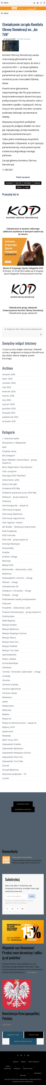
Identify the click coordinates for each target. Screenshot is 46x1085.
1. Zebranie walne (10, 438)
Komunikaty (8, 548)
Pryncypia (7, 1068)
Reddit (19, 187)
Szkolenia (6, 667)
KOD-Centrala (24, 39)
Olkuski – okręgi (10, 582)
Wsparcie (6, 718)
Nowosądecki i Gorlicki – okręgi (17, 578)
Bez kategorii (8, 455)
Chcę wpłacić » (32, 972)
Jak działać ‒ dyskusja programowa (19, 526)
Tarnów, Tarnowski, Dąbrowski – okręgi (21, 671)
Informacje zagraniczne (13, 518)
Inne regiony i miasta (12, 522)
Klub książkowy (9, 531)
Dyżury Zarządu (9, 484)
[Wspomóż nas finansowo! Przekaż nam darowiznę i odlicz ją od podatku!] (23, 932)
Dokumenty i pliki (10, 479)
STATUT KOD (34, 1035)
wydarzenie (7, 731)
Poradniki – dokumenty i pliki (16, 607)
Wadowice (7, 697)
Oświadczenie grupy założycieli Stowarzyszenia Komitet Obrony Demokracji (23, 309)
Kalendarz (37, 1073)
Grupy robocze (33, 1062)
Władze (5, 714)
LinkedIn (37, 183)
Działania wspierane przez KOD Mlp (19, 492)
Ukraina (6, 680)
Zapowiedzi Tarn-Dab (12, 761)
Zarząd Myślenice (10, 769)
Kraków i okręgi (9, 556)
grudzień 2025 (9, 408)
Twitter (18, 183)
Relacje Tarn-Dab (10, 650)
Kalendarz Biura (23, 804)
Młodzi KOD (7, 565)
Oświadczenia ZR (10, 586)
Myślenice (7, 573)
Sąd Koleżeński (9, 654)
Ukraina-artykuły (10, 684)
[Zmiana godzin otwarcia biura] (6, 860)
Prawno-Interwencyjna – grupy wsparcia (21, 612)
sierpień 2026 (8, 374)
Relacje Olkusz (9, 637)
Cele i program (9, 471)
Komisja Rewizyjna (11, 543)
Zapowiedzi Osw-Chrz (12, 757)
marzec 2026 (8, 395)
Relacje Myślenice (10, 629)
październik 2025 (10, 417)
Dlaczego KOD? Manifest (14, 475)
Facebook (9, 183)
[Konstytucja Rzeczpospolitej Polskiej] (23, 994)
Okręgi (23, 1062)
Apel (4, 447)
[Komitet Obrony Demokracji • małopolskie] (23, 8)
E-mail (27, 187)
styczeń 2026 (8, 404)
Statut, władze (9, 659)
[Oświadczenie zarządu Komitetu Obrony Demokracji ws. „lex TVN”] (10, 45)
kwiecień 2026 (9, 391)
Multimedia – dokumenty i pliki (17, 569)
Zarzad (5, 765)
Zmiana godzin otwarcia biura (22, 857)
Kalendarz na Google (23, 809)
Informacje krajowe (11, 509)
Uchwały (6, 676)
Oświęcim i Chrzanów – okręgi (16, 590)
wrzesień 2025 (9, 421)
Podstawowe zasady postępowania (19, 599)
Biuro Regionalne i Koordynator (17, 467)
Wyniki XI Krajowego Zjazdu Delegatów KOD (23, 268)
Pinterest (27, 183)
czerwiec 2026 (9, 383)
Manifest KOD (13, 1035)
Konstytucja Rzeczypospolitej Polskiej (20, 1016)
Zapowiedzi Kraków (11, 744)
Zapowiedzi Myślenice (12, 748)
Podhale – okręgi (10, 595)
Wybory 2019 (8, 727)
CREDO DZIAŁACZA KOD (23, 1041)
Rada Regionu (8, 620)
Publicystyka (8, 616)
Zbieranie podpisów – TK (14, 774)
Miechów (6, 560)
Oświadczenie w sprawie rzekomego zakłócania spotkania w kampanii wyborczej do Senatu (23, 231)
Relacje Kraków (9, 624)
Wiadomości (8, 705)
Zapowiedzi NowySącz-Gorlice (16, 752)
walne (5, 701)
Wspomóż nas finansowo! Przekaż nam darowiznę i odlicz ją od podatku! (22, 952)
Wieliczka (6, 710)
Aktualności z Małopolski (14, 442)
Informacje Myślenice (12, 514)
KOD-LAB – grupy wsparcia (15, 539)
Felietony (6, 501)
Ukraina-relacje (9, 693)
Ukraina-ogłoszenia (11, 688)
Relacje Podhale (9, 646)
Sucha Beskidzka (10, 663)
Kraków (5, 552)
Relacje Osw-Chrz (10, 641)
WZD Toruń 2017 (10, 740)
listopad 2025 (8, 412)
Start (7, 1066)
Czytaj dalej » (7, 1025)
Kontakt (23, 1075)
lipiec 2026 (7, 378)
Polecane (6, 603)
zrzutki (5, 778)
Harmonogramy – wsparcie (15, 505)
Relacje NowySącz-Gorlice (14, 633)
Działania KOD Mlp (11, 488)
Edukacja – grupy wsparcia (15, 497)
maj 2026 (6, 387)
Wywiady (6, 735)
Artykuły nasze (9, 451)
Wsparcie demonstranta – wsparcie (19, 723)
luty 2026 (6, 400)
